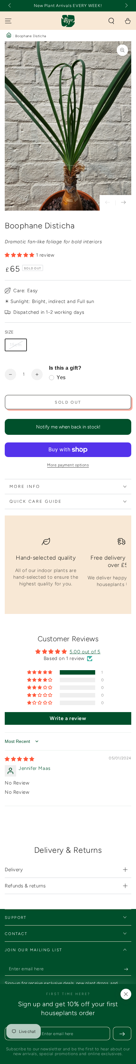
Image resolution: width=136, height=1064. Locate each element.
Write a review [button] (68, 718)
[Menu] (8, 21)
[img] (19, 759)
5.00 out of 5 (85, 652)
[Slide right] (126, 5)
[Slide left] (10, 5)
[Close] (126, 994)
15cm (16, 344)
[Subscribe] (127, 969)
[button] (111, 21)
